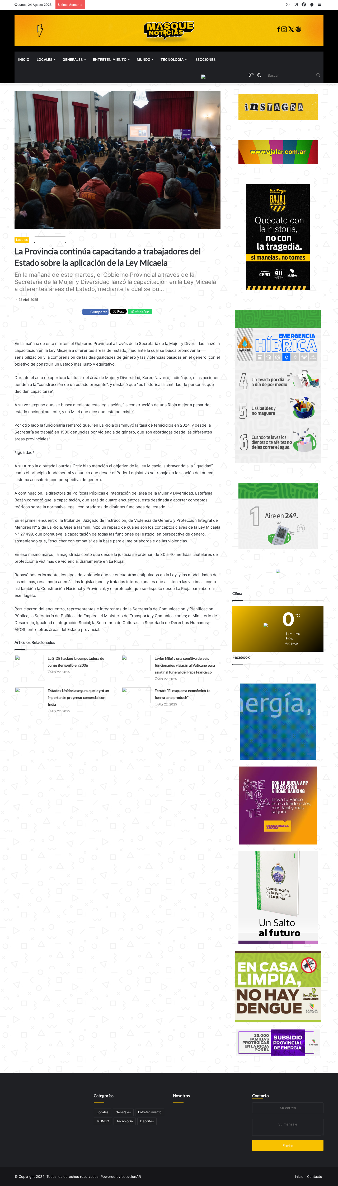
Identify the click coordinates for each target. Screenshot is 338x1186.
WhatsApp (141, 311)
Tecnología (172, 59)
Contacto (260, 1095)
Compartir (98, 312)
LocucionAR (131, 1176)
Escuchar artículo (51, 240)
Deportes (147, 1121)
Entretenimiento (109, 59)
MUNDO (143, 59)
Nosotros (181, 1095)
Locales (44, 59)
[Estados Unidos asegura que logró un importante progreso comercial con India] (29, 695)
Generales (73, 59)
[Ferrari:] (136, 695)
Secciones (205, 59)
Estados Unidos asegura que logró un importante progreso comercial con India (78, 697)
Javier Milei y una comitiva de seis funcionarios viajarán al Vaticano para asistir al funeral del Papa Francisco (185, 665)
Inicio (23, 59)
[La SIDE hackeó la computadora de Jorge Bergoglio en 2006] (29, 663)
